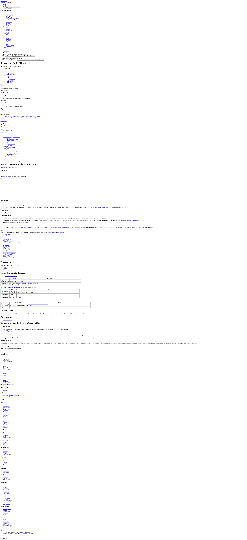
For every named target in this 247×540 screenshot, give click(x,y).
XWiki (7, 27)
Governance (5, 488)
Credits (4, 156)
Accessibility (5, 416)
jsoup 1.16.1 (5, 235)
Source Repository (7, 509)
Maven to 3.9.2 (6, 258)
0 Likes (4, 375)
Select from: (5, 114)
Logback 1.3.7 (6, 245)
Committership (6, 491)
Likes (11, 82)
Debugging (5, 513)
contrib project (22, 227)
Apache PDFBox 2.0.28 (8, 256)
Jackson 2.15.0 (6, 247)
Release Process (6, 498)
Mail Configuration (12, 154)
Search (4, 6)
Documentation (6, 422)
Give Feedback (6, 522)
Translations (8, 40)
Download (5, 47)
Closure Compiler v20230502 (9, 253)
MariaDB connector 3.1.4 (8, 243)
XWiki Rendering (23, 158)
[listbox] (123, 99)
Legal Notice (5, 415)
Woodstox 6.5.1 (6, 237)
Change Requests (6, 382)
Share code (5, 527)
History (11, 80)
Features (4, 463)
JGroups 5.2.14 (6, 248)
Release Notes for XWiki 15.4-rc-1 (10, 59)
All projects (8, 32)
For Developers (9, 142)
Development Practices (7, 500)
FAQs (7, 44)
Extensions (8, 29)
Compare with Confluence (13, 18)
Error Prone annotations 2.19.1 (9, 252)
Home (4, 12)
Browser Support (6, 493)
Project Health (6, 489)
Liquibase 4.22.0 (6, 246)
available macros (5, 176)
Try (4, 48)
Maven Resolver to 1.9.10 (8, 257)
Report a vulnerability (7, 526)
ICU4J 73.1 (5, 250)
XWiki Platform (32, 158)
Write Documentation (7, 524)
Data (4, 57)
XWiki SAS (30, 533)
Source (11, 76)
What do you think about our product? (11, 395)
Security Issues (6, 148)
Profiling (5, 514)
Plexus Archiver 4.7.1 (7, 239)
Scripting (5, 452)
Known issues (6, 149)
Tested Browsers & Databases (9, 147)
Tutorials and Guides (7, 454)
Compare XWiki (9, 17)
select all (2, 121)
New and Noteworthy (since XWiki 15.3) (11, 137)
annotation (131, 220)
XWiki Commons (15, 158)
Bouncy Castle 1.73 (7, 255)
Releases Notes (9, 22)
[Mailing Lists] (9, 538)
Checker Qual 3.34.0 (7, 254)
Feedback (8, 41)
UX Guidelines (6, 502)
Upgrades (10, 145)
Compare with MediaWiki (13, 19)
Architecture (5, 451)
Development (8, 39)
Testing (4, 512)
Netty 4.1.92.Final (6, 240)
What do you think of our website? (10, 396)
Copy (11, 70)
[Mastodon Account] (4, 538)
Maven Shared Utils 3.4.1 (8, 241)
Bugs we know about (7, 320)
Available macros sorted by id (14, 139)
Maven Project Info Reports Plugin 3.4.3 (11, 242)
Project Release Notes (7, 55)
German (4, 267)
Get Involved (8, 38)
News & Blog (8, 16)
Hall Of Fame (6, 492)
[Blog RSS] (10, 538)
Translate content (6, 523)
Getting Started (6, 435)
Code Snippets (9, 30)
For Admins (8, 141)
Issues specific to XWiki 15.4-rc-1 (12, 153)
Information (12, 81)
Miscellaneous (11, 140)
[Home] (3, 54)
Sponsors (5, 427)
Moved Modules (11, 144)
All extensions (6, 471)
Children (11, 77)
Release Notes (6, 409)
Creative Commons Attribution (21, 532)
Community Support (10, 45)
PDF (4, 96)
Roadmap (8, 20)
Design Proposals (6, 504)
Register (4, 4)
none (5, 121)
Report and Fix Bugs (7, 525)
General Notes (9, 152)
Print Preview (12, 74)
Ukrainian (5, 268)
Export (11, 73)
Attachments (12, 79)
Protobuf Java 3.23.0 (7, 238)
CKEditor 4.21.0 (6, 234)
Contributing (5, 519)
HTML (4, 104)
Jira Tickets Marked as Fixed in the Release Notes (28, 283)
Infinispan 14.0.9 (6, 249)
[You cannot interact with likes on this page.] (2, 375)
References (8, 23)
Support (4, 421)
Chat (4, 426)
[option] (124, 96)
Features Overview (7, 437)
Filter (2, 90)
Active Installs (8, 24)
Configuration (6, 444)
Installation (5, 443)
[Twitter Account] (8, 538)
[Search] (7, 7)
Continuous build (6, 511)
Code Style (5, 499)
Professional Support (10, 46)
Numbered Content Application (103, 207)
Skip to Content (4, 1)
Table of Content (32, 207)
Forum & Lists (6, 424)
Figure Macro (7, 227)
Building (5, 510)
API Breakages (9, 155)
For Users (8, 138)
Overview (5, 462)
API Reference (6, 453)
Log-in (4, 5)
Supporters (5, 390)
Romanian (5, 269)
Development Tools (7, 501)
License (7, 25)
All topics (5, 436)
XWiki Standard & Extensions (12, 34)
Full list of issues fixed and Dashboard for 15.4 (10, 167)
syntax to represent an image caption (67, 227)
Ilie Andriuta (10, 66)
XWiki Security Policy (73, 313)
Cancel (6, 132)
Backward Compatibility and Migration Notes (12, 151)
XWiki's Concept (9, 15)
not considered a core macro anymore (35, 227)
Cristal (7, 36)
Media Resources (6, 414)
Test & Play (5, 520)
